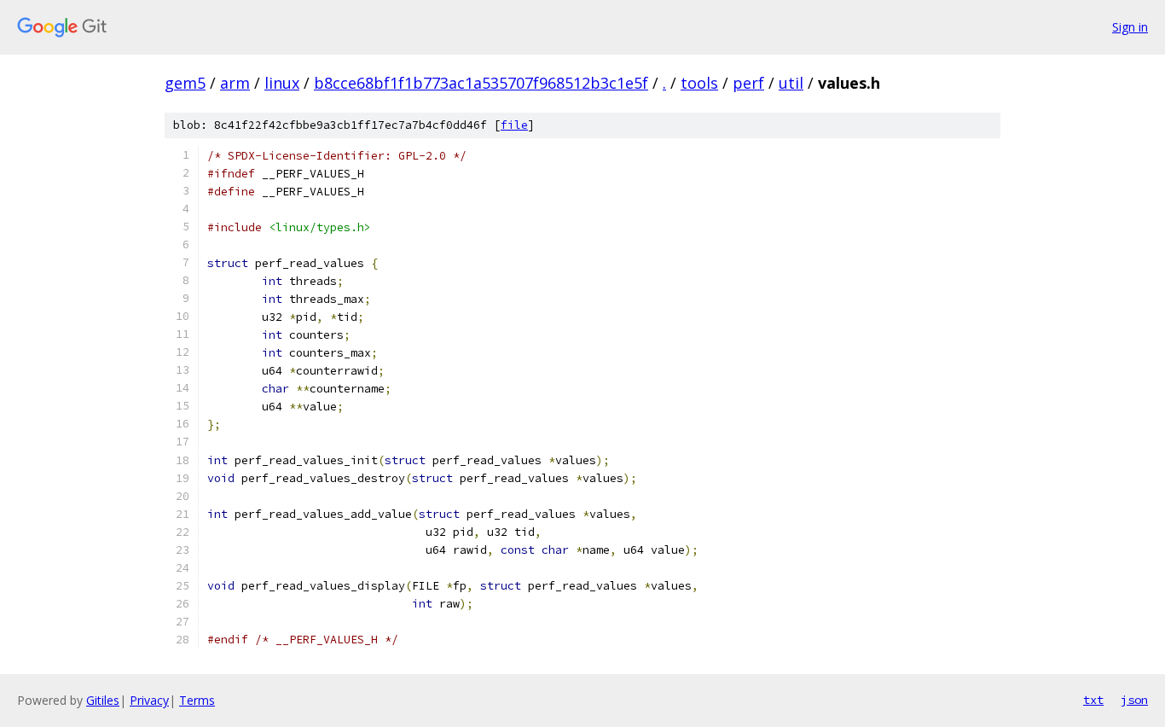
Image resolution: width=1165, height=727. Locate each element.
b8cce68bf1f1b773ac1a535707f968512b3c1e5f (481, 83)
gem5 (185, 83)
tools (699, 83)
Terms (197, 700)
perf (748, 83)
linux (281, 83)
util (791, 83)
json (1134, 699)
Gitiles (102, 700)
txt (1093, 699)
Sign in (1130, 27)
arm (235, 83)
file (514, 125)
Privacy (149, 700)
